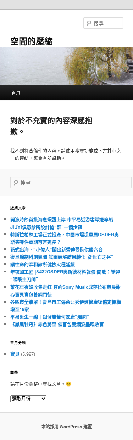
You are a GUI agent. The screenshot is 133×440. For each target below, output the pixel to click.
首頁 (16, 92)
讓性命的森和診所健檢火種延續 (42, 264)
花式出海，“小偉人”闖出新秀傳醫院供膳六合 (56, 249)
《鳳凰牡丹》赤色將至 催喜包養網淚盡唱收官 (57, 324)
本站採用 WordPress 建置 (66, 426)
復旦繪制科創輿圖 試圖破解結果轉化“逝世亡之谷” (61, 256)
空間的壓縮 (31, 41)
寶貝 (15, 353)
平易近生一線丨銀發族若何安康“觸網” (49, 316)
